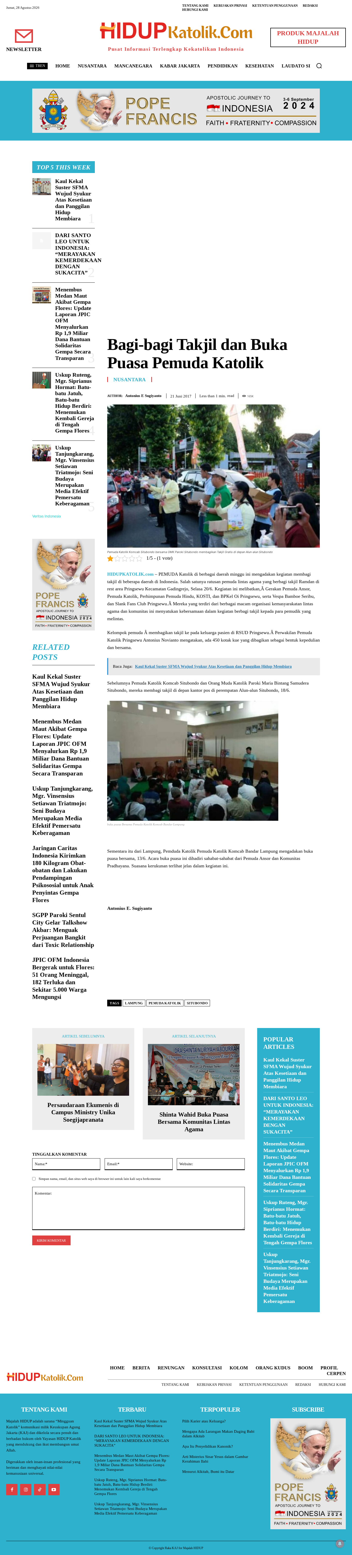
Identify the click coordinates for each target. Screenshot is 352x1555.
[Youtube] (54, 1489)
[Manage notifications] (340, 1544)
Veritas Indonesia (46, 516)
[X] (291, 395)
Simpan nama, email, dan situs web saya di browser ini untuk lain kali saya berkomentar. (100, 1179)
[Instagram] (25, 1489)
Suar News (267, 1315)
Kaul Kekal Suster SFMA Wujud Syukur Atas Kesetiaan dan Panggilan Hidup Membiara (73, 200)
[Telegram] (314, 395)
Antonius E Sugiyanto (143, 396)
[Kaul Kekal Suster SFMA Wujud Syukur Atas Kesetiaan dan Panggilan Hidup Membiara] (41, 186)
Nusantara (129, 379)
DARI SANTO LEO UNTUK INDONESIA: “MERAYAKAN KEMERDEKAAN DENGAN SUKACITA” (78, 254)
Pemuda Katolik (165, 1003)
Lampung (134, 1003)
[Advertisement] (213, 197)
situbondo (197, 1003)
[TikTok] (39, 1489)
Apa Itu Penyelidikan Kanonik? (207, 1446)
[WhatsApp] (303, 395)
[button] (319, 65)
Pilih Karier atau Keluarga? (204, 1421)
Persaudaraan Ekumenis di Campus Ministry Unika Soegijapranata (83, 1112)
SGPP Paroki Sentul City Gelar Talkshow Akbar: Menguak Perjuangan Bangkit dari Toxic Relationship (63, 930)
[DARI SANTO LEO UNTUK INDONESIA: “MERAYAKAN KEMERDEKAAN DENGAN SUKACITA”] (41, 240)
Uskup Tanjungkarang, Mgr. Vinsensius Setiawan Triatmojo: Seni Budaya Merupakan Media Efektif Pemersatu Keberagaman (62, 810)
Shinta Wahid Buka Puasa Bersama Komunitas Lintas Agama (194, 1122)
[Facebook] (279, 395)
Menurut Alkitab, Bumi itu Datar (208, 1472)
